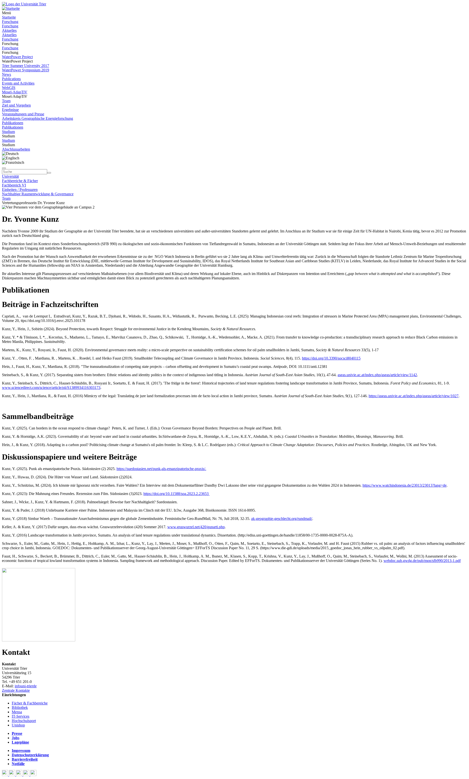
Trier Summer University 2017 (25, 66)
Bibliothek (20, 707)
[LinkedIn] (33, 775)
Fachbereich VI (14, 185)
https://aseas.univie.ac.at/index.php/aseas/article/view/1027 (413, 396)
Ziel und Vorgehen (16, 105)
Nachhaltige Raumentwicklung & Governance (38, 194)
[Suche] (4, 168)
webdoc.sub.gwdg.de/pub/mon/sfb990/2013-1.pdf (422, 561)
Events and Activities (18, 83)
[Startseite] (24, 4)
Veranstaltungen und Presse (23, 114)
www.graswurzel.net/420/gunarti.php (196, 527)
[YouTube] (19, 775)
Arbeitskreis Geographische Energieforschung (37, 118)
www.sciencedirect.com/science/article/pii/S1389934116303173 (51, 387)
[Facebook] (5, 775)
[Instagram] (26, 775)
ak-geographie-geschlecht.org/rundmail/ (281, 518)
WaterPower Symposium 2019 (25, 70)
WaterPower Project (17, 57)
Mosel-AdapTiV (14, 92)
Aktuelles (9, 30)
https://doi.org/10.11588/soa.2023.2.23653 (176, 494)
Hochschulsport (24, 721)
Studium (8, 132)
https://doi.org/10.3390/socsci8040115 (331, 358)
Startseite (9, 17)
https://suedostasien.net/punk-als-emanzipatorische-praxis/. (161, 469)
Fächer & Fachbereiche (30, 703)
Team (6, 101)
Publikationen (12, 123)
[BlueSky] (12, 775)
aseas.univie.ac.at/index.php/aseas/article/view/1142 (377, 375)
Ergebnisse (10, 110)
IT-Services (20, 716)
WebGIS (8, 88)
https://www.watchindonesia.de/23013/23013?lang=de (404, 485)
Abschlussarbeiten (16, 149)
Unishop (18, 725)
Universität (10, 176)
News (6, 74)
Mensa (17, 712)
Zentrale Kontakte (16, 690)
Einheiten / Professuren (20, 189)
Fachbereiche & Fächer (20, 181)
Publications (11, 79)
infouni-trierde (26, 686)
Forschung (10, 22)
